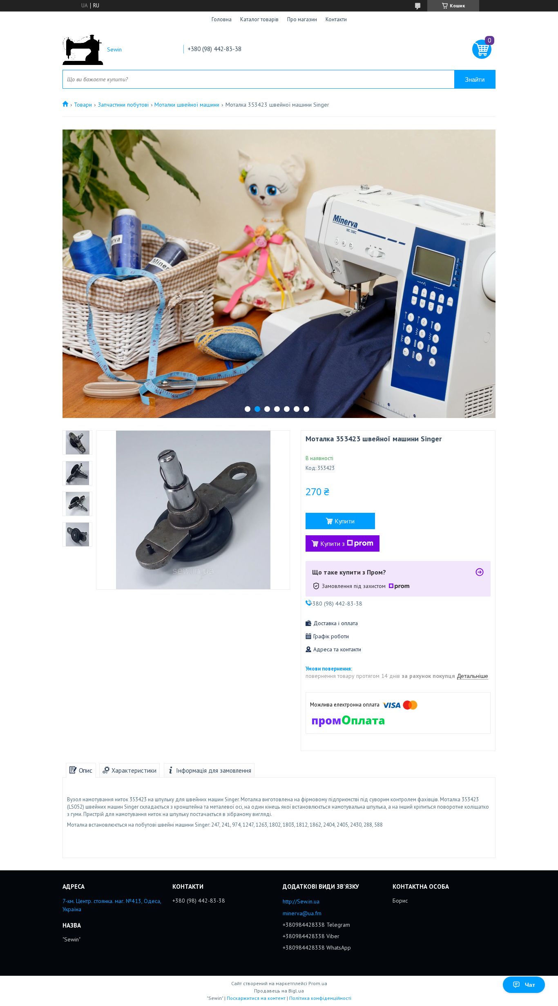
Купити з (332, 543)
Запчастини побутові (123, 104)
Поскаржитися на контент (256, 998)
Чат (530, 984)
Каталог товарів (259, 19)
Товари (83, 104)
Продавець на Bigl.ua (279, 991)
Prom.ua (317, 983)
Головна (222, 19)
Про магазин (302, 19)
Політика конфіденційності (320, 998)
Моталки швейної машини (186, 104)
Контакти (336, 19)
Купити (345, 521)
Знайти (474, 79)
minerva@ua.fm (302, 913)
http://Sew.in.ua (301, 901)
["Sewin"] (82, 49)
